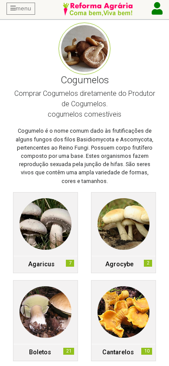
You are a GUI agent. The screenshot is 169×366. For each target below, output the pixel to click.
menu (23, 8)
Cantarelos (118, 352)
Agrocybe (119, 264)
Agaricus (41, 264)
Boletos (40, 352)
